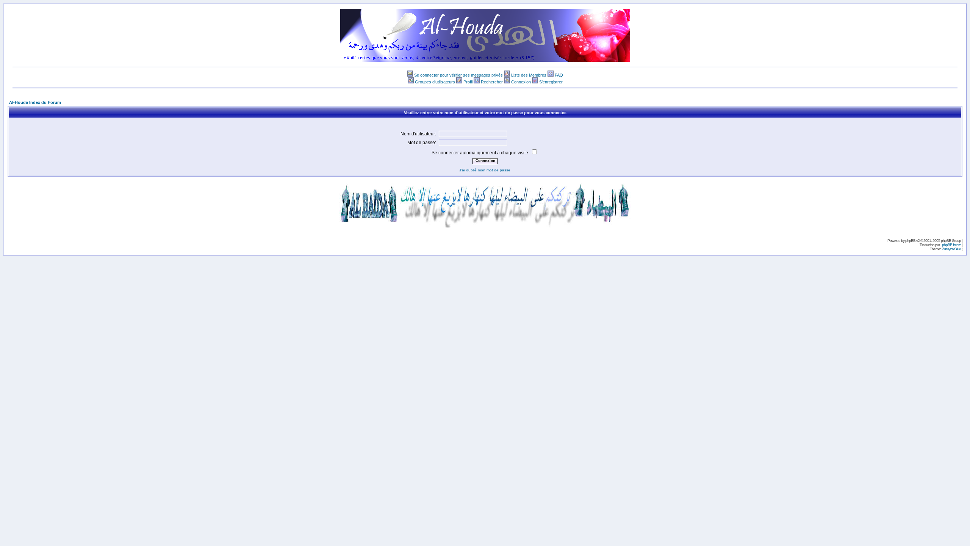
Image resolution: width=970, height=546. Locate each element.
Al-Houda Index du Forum (35, 102)
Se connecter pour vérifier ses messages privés (458, 75)
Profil (467, 82)
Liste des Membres (528, 75)
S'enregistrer (551, 82)
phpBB (910, 240)
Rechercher (492, 82)
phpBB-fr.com (951, 245)
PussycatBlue (951, 249)
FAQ (559, 75)
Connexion (521, 82)
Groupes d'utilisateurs (435, 82)
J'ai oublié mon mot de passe (484, 170)
